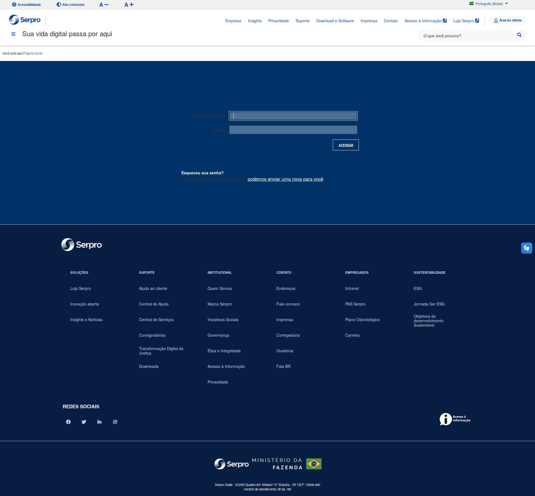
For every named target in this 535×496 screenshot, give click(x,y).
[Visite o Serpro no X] (83, 421)
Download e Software (335, 20)
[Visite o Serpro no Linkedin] (99, 421)
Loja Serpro (464, 20)
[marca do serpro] (25, 20)
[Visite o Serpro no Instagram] (115, 421)
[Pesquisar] (519, 34)
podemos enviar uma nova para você (285, 178)
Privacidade (278, 20)
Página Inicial (32, 53)
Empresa (233, 20)
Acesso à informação (424, 20)
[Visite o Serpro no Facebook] (68, 421)
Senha (219, 130)
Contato (391, 20)
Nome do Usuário (209, 116)
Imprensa (369, 20)
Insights (255, 20)
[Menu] (13, 34)
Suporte (303, 20)
